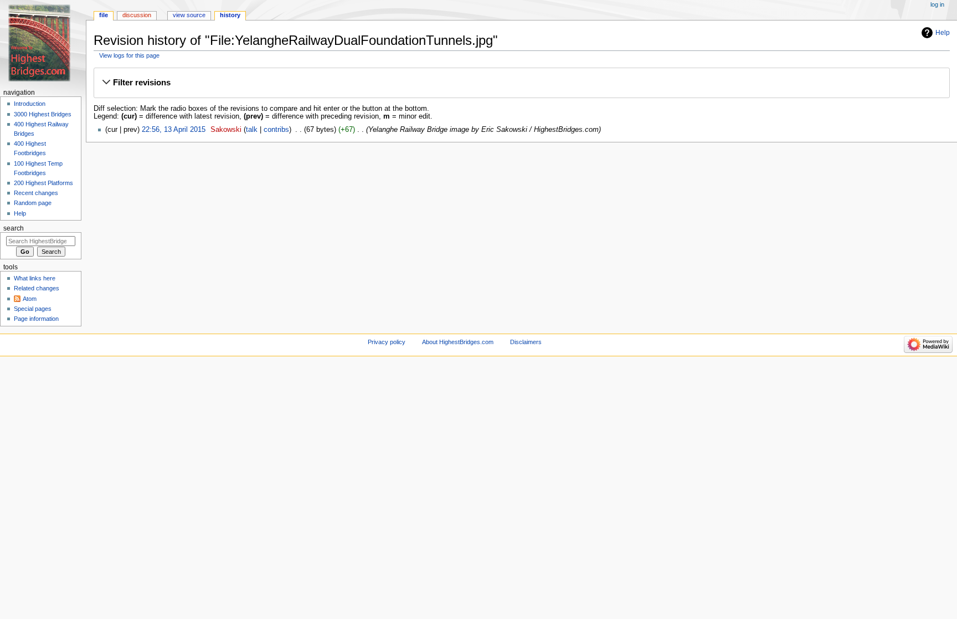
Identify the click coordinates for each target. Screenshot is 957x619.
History (230, 15)
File (103, 15)
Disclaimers (526, 342)
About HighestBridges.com (457, 342)
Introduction (29, 103)
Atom (30, 298)
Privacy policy (386, 342)
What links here (34, 278)
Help (942, 33)
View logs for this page (129, 55)
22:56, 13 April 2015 (173, 130)
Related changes (36, 288)
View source (189, 15)
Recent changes (36, 193)
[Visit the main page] (43, 43)
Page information (36, 318)
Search (13, 228)
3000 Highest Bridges (42, 114)
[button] (521, 82)
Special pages (33, 308)
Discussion (136, 15)
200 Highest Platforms (43, 183)
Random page (33, 202)
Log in (937, 4)
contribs (276, 130)
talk (252, 130)
